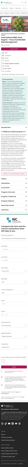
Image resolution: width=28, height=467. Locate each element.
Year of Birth (4, 268)
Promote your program (6, 437)
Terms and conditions (5, 463)
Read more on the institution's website (14, 174)
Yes (4, 360)
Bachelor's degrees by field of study (9, 453)
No (4, 362)
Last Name (4, 257)
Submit (14, 367)
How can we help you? (7, 235)
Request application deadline (11, 63)
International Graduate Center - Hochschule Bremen (13, 34)
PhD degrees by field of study (8, 456)
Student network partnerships (8, 440)
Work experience (5, 322)
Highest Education (6, 333)
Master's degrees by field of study (9, 450)
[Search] (22, 2)
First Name (4, 246)
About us (3, 434)
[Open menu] (25, 2)
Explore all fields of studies (7, 448)
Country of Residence (7, 289)
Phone (3, 311)
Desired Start (4, 344)
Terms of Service (8, 398)
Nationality (4, 279)
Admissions (18, 8)
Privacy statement (5, 393)
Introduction (4, 8)
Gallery (11, 8)
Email (3, 300)
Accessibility (20, 463)
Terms (17, 392)
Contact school (14, 49)
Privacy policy (14, 463)
